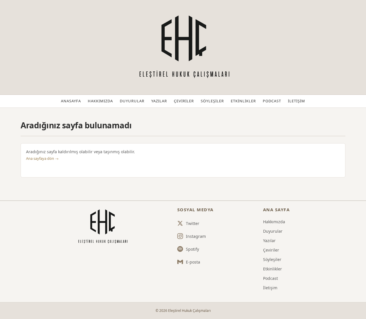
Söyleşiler (212, 100)
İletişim (296, 100)
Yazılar (159, 100)
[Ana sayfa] (102, 226)
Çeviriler (184, 100)
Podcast (272, 100)
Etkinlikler (243, 100)
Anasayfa (71, 100)
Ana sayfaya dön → (42, 158)
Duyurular (132, 100)
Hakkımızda (100, 100)
